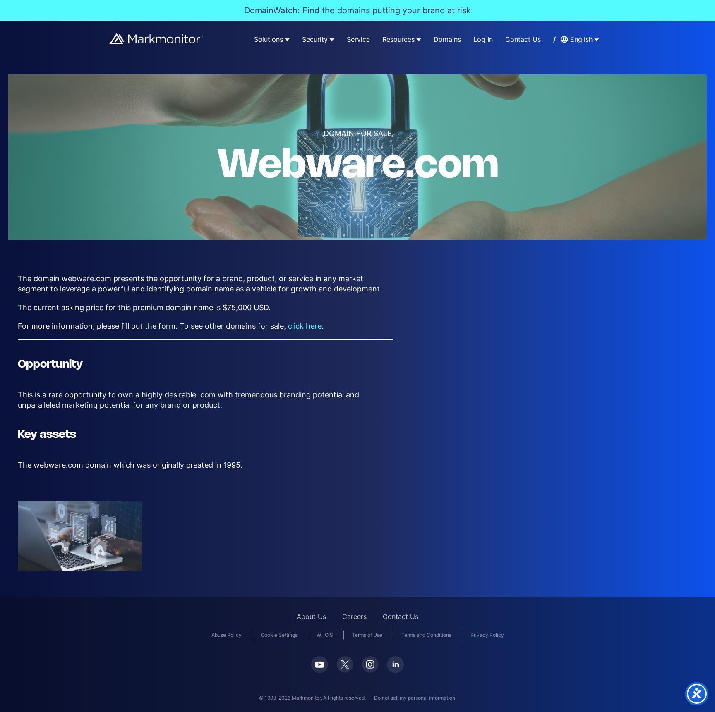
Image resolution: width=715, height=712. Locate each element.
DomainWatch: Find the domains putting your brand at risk (357, 10)
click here (305, 326)
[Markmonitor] (156, 38)
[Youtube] (319, 664)
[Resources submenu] (418, 39)
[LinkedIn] (395, 664)
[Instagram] (370, 664)
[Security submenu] (331, 39)
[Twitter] (344, 664)
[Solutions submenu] (287, 39)
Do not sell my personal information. (415, 698)
